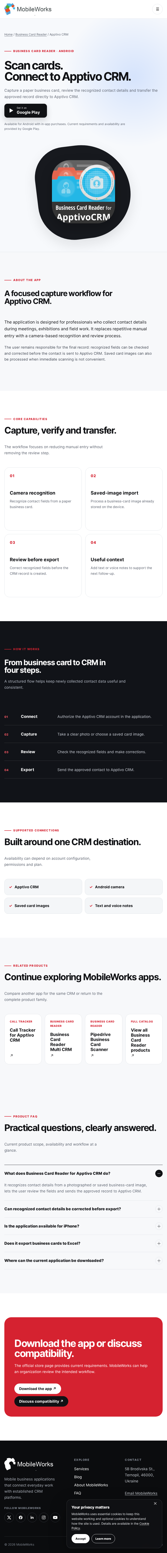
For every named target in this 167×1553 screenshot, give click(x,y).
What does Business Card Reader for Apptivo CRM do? (57, 1173)
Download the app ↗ (37, 1389)
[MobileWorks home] (28, 9)
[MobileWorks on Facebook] (20, 1517)
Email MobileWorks (141, 1493)
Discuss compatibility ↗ (41, 1401)
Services (81, 1469)
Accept (80, 1538)
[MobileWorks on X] (9, 1517)
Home (8, 34)
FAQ (77, 1493)
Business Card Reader (31, 34)
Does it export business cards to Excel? (42, 1243)
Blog (78, 1477)
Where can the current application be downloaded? (54, 1260)
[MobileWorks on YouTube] (55, 1517)
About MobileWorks (91, 1485)
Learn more (103, 1538)
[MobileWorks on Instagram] (43, 1517)
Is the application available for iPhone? (41, 1226)
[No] (155, 1504)
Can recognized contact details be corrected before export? (62, 1209)
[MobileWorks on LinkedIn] (32, 1517)
